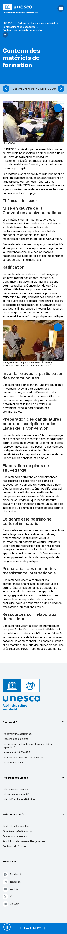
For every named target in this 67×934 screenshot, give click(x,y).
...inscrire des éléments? (16, 738)
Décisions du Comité (14, 846)
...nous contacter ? (13, 762)
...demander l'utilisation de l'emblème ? (24, 757)
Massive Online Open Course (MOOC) (34, 88)
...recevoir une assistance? (17, 733)
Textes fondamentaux (15, 836)
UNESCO (8, 23)
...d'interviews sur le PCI (16, 794)
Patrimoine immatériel (43, 23)
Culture (22, 23)
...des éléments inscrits (15, 789)
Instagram (15, 881)
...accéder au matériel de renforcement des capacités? (27, 746)
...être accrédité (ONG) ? (16, 752)
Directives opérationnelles (17, 831)
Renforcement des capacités (19, 26)
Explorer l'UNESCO (31, 928)
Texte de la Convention (16, 826)
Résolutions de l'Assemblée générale (24, 841)
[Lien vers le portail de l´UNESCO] (22, 7)
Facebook (15, 874)
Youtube (14, 889)
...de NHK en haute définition (19, 799)
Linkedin (14, 903)
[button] (5, 36)
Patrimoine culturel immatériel (20, 12)
